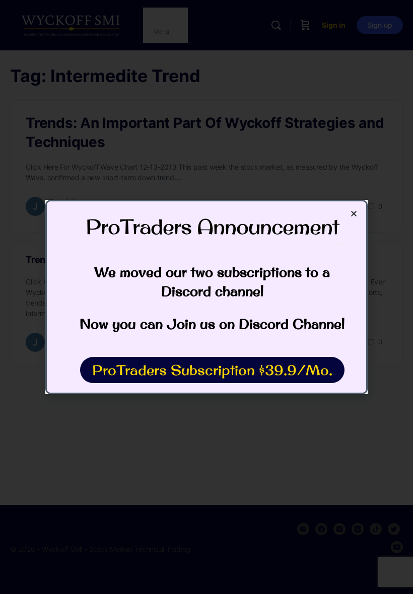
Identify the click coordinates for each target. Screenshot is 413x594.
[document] (206, 297)
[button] (354, 213)
